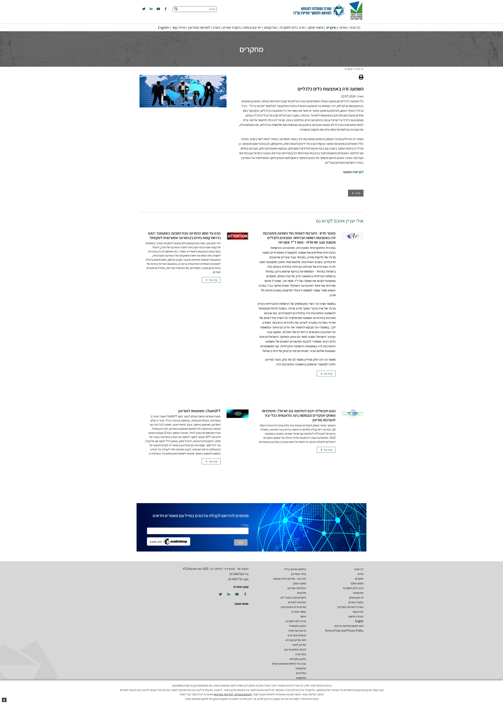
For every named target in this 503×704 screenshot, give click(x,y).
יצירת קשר (178, 27)
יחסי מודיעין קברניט (295, 640)
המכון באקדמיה (297, 659)
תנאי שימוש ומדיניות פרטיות (348, 626)
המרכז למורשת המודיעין (204, 27)
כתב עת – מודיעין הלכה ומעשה (289, 578)
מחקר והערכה (298, 611)
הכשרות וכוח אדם (297, 635)
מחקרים (331, 27)
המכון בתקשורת (297, 626)
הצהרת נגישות (355, 616)
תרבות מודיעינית (297, 630)
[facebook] (166, 9)
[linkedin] (151, 9)
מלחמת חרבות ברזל (295, 569)
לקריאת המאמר (353, 172)
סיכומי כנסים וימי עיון (295, 649)
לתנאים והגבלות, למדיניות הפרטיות (233, 694)
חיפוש (212, 9)
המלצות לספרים (297, 602)
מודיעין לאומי (299, 645)
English (163, 27)
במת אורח (300, 654)
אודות (343, 27)
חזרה (357, 193)
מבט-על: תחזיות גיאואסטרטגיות (289, 663)
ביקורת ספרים (232, 27)
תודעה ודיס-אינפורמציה (293, 607)
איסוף (303, 616)
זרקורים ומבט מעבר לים (293, 597)
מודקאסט (270, 27)
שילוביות (301, 593)
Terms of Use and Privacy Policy (344, 630)
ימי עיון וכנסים (252, 27)
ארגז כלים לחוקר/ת (292, 27)
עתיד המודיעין (298, 574)
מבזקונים (301, 678)
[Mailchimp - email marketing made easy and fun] (168, 541)
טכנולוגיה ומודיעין (297, 588)
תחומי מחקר (315, 27)
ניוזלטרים (301, 673)
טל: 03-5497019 (239, 574)
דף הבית (355, 27)
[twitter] (144, 9)
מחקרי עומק (299, 583)
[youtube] (158, 9)
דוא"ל (244, 525)
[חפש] (176, 9)
